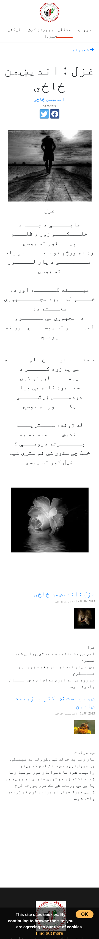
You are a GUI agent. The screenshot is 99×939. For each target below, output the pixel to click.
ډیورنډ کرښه (39, 29)
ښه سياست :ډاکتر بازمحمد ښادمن (55, 702)
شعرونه (81, 49)
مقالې (64, 29)
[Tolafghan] (49, 11)
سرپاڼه (83, 29)
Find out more (49, 933)
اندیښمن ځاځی (49, 99)
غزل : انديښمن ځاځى (64, 594)
